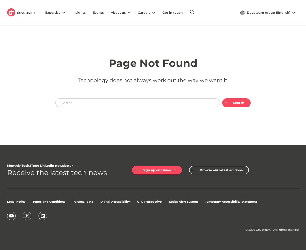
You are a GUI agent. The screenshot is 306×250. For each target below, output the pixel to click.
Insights (79, 13)
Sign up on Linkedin (159, 170)
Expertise (52, 13)
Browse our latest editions (221, 170)
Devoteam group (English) (268, 13)
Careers (144, 13)
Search (238, 103)
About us (118, 13)
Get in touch (172, 13)
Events (98, 13)
